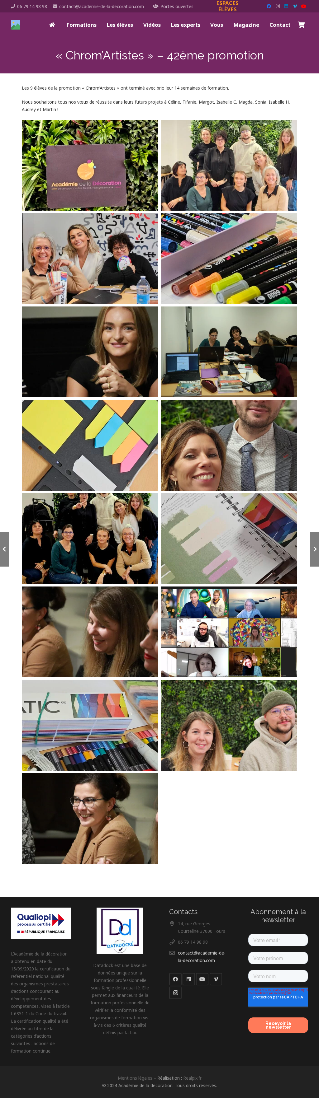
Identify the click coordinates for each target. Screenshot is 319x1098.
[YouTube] (303, 6)
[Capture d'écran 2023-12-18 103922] (229, 632)
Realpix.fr (192, 1078)
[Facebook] (268, 6)
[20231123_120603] (90, 165)
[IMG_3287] (90, 632)
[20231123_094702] (229, 725)
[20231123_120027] (229, 538)
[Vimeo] (295, 6)
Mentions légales (135, 1078)
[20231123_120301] (90, 725)
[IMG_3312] (90, 352)
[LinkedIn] (286, 6)
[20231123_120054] (229, 258)
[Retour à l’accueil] (52, 24)
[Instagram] (277, 6)
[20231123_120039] (90, 445)
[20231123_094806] (229, 445)
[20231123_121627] (229, 165)
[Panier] (301, 24)
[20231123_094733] (90, 258)
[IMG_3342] (229, 352)
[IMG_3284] (90, 818)
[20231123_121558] (90, 538)
